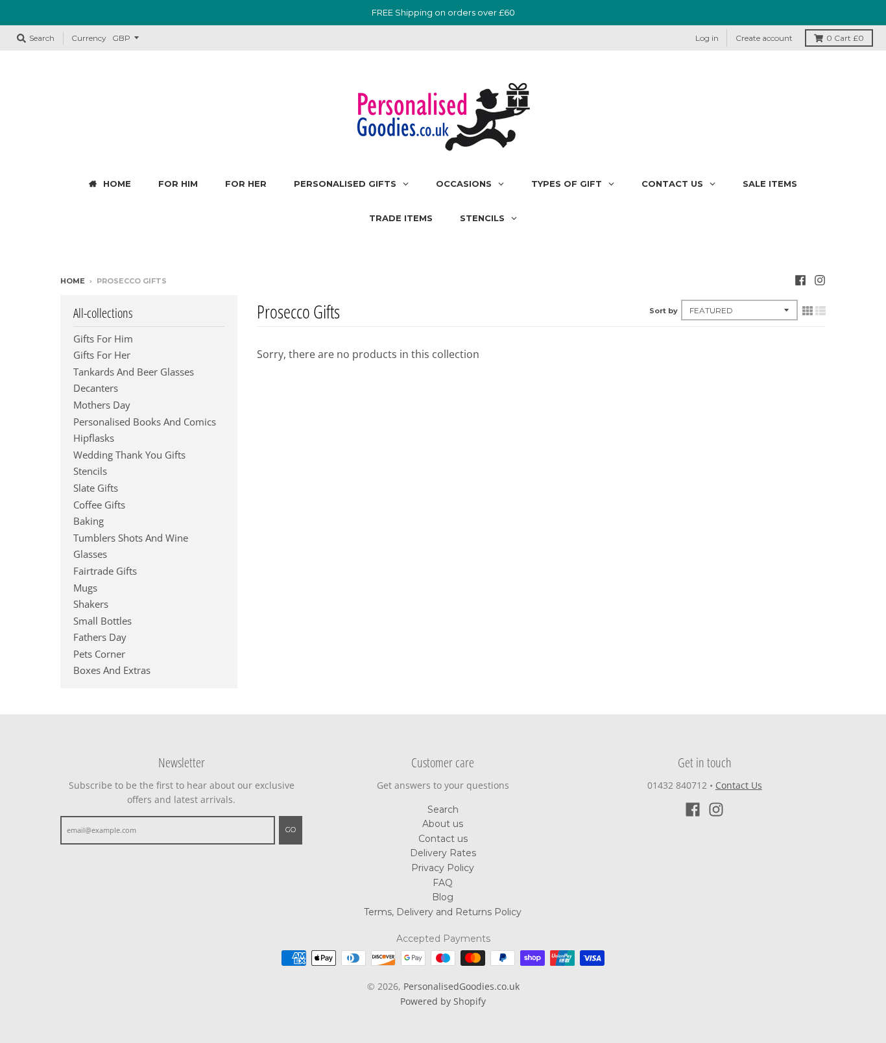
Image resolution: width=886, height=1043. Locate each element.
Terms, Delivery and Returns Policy (442, 912)
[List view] (820, 310)
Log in (707, 38)
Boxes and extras (111, 670)
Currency (88, 37)
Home (72, 280)
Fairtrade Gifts (105, 570)
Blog (442, 897)
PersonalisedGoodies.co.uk (461, 986)
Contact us (443, 839)
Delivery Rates (443, 853)
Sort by (663, 310)
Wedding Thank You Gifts (129, 454)
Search (443, 809)
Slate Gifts (95, 487)
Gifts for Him (103, 338)
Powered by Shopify (443, 1001)
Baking (88, 520)
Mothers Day (101, 404)
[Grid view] (807, 310)
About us (442, 824)
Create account (764, 38)
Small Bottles (102, 620)
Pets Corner (99, 653)
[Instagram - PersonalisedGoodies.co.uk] (820, 280)
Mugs (85, 587)
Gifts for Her (101, 354)
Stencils (90, 470)
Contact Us (738, 785)
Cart (845, 38)
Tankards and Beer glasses (133, 371)
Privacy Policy (442, 868)
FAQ (443, 883)
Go (290, 829)
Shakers (90, 603)
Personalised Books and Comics (144, 421)
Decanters (95, 387)
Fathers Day (99, 636)
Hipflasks (93, 437)
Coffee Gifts (99, 504)
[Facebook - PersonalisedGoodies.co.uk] (800, 280)
